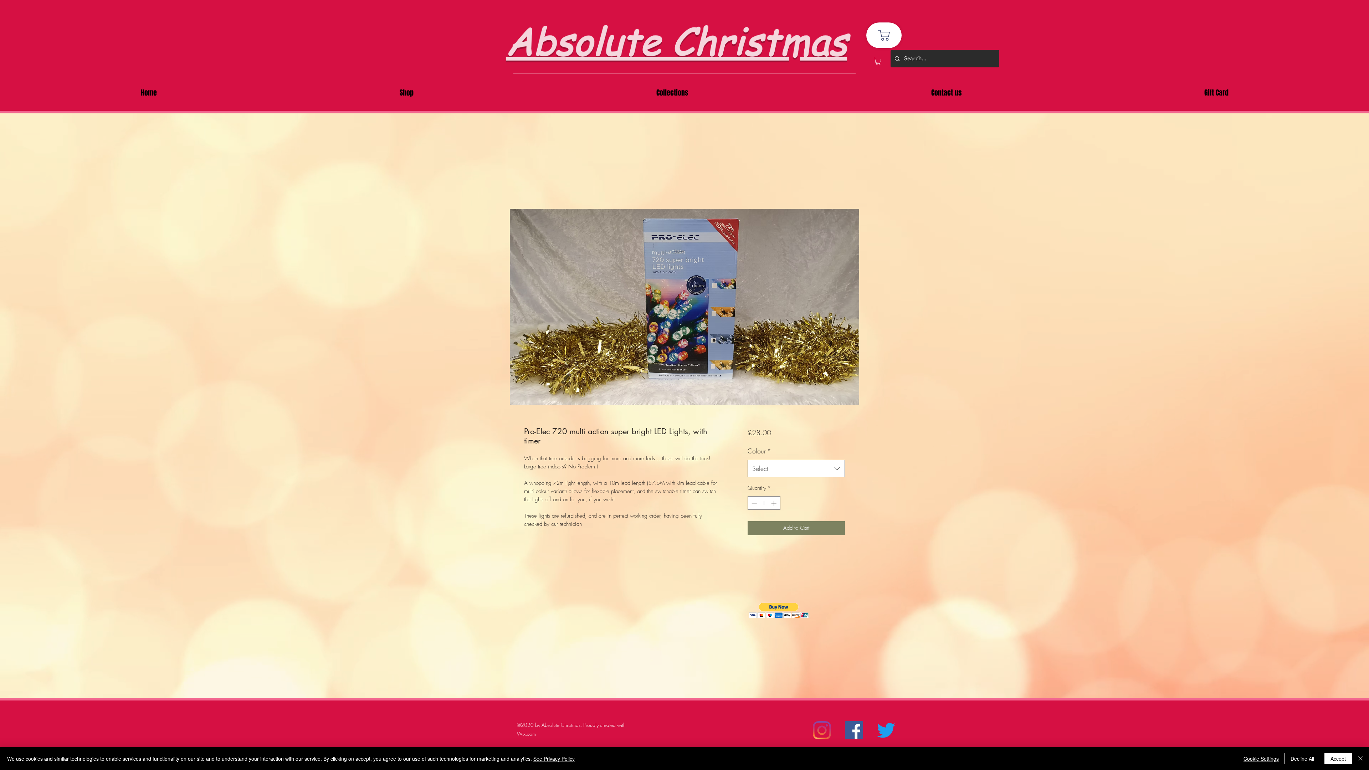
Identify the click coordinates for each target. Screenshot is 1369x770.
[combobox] (796, 469)
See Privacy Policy (554, 758)
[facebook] (854, 730)
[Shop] (884, 35)
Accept (1338, 758)
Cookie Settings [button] (1261, 758)
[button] (878, 61)
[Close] (1360, 758)
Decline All (1302, 758)
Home (531, 182)
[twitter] (886, 730)
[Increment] (774, 503)
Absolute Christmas (676, 39)
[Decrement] (753, 503)
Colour (759, 451)
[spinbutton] (764, 503)
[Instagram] (822, 730)
